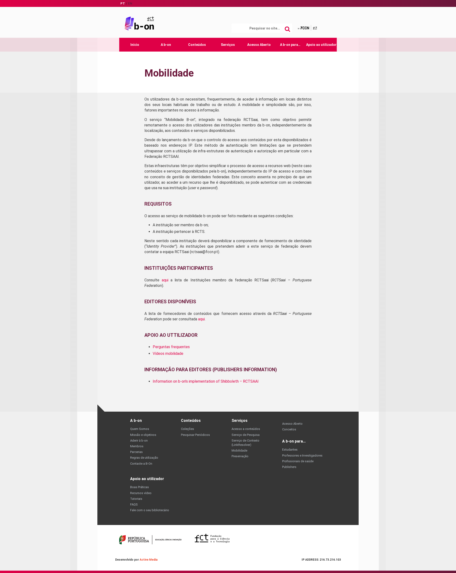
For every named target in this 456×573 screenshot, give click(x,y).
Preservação (240, 456)
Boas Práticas (139, 487)
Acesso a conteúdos (246, 429)
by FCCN (307, 28)
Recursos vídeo (141, 493)
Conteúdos (197, 45)
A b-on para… (290, 45)
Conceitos (289, 429)
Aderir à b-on (139, 440)
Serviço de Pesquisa (246, 435)
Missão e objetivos (143, 435)
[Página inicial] (139, 23)
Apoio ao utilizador (321, 45)
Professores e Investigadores (302, 455)
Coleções (187, 429)
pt (122, 3)
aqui (165, 280)
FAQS (134, 504)
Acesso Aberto (259, 45)
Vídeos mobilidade (168, 353)
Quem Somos (139, 429)
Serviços (228, 45)
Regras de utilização (144, 457)
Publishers (289, 467)
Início (134, 45)
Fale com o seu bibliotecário (149, 510)
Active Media (148, 559)
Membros (136, 446)
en (130, 3)
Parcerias (136, 452)
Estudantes (290, 449)
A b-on (166, 45)
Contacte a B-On (141, 463)
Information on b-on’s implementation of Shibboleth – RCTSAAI (206, 381)
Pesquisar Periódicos (195, 435)
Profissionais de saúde (298, 461)
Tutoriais (136, 499)
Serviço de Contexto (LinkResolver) (245, 443)
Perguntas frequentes (171, 347)
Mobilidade (239, 450)
